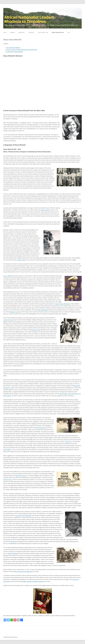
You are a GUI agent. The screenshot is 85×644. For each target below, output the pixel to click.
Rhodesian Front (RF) (15, 312)
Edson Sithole (7, 395)
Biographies (21, 32)
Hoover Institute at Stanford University (33, 581)
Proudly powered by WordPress (10, 637)
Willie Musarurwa (41, 427)
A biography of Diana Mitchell (14, 51)
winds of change (8, 320)
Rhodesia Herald (35, 330)
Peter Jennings (7, 479)
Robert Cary (68, 441)
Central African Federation (62, 304)
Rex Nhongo (14, 541)
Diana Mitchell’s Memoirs (13, 47)
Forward (12, 32)
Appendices (31, 32)
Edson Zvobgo (63, 393)
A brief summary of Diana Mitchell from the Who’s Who (21, 49)
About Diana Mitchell (58, 32)
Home (4, 32)
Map (69, 32)
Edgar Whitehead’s (42, 310)
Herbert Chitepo (21, 260)
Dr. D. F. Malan (7, 276)
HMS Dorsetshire (45, 210)
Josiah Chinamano (73, 393)
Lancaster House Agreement (24, 515)
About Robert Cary (43, 32)
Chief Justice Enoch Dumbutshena (22, 571)
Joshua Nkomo (7, 449)
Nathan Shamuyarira (21, 475)
